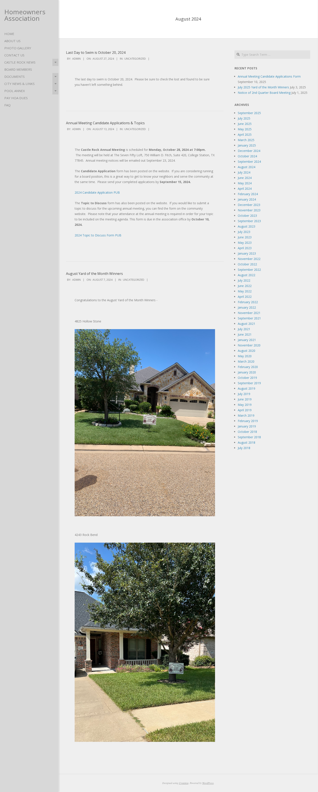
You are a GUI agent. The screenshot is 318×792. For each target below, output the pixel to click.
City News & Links (19, 83)
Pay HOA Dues (16, 98)
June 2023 (245, 237)
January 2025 (247, 145)
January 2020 (247, 372)
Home (9, 34)
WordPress (208, 783)
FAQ (7, 105)
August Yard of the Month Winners (94, 273)
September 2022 (249, 270)
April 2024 (245, 188)
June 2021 (245, 334)
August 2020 (246, 351)
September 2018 (249, 437)
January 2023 (247, 253)
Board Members (18, 69)
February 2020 (248, 367)
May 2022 (245, 291)
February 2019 (248, 421)
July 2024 (244, 172)
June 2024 (245, 178)
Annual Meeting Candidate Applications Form (269, 76)
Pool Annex (14, 91)
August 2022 (246, 275)
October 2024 (247, 156)
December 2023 (249, 205)
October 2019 (247, 378)
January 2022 (247, 307)
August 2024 (246, 167)
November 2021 (249, 313)
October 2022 (247, 264)
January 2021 (247, 340)
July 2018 (244, 448)
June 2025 (245, 124)
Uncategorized (135, 59)
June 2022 (245, 286)
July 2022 (244, 280)
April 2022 (245, 297)
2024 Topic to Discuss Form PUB (98, 235)
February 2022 (248, 302)
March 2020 (246, 361)
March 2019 (246, 415)
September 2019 (249, 383)
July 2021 (244, 329)
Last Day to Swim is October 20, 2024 (95, 52)
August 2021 (246, 324)
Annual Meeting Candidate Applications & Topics (105, 123)
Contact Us (14, 55)
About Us (12, 41)
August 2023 (246, 226)
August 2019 (246, 388)
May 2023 (245, 243)
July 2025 (244, 118)
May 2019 (245, 405)
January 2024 (247, 199)
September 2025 (249, 113)
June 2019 (245, 399)
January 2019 (247, 426)
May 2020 (245, 356)
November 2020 (249, 345)
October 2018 (247, 432)
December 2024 (249, 151)
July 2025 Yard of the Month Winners (263, 87)
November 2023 (249, 210)
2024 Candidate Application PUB (97, 192)
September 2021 (249, 318)
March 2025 (246, 140)
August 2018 (246, 442)
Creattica (183, 783)
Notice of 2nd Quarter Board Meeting (264, 93)
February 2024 (248, 194)
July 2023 (244, 232)
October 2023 (247, 216)
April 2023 (245, 248)
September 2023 (249, 221)
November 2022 (249, 259)
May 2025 (245, 129)
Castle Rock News (19, 62)
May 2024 (245, 183)
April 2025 (245, 134)
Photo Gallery (17, 48)
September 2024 (249, 161)
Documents (14, 76)
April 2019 (245, 410)
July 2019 (244, 394)
